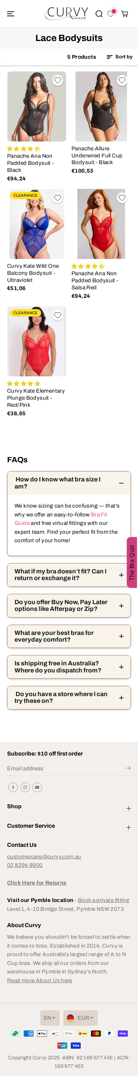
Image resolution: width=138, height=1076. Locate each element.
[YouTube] (37, 787)
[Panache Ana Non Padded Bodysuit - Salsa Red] (101, 224)
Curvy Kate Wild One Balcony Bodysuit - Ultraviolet (33, 273)
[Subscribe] (128, 769)
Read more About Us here (39, 980)
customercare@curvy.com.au (44, 857)
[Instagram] (25, 787)
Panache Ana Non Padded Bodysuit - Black (30, 163)
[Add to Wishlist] (57, 80)
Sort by (123, 56)
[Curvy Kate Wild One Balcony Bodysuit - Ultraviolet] (37, 224)
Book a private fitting (103, 900)
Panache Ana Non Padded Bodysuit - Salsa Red (95, 280)
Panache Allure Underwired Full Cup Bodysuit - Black (96, 155)
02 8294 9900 (25, 865)
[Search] (99, 13)
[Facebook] (13, 787)
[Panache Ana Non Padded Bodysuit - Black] (37, 106)
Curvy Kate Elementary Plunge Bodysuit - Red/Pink (36, 397)
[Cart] (124, 13)
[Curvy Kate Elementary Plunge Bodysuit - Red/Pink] (37, 341)
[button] (11, 13)
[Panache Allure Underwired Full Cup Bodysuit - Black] (101, 106)
